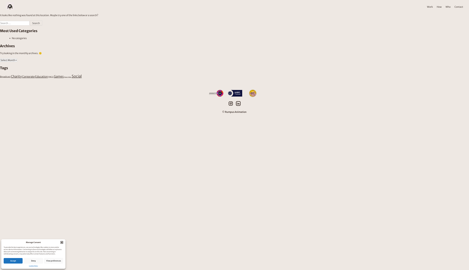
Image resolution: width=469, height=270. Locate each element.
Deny (33, 261)
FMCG (50, 77)
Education (41, 76)
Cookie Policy (33, 266)
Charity (16, 76)
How (439, 6)
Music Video (67, 77)
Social (77, 76)
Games (59, 76)
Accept (13, 261)
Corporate (28, 76)
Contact (458, 6)
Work (430, 6)
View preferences (53, 261)
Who (448, 6)
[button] (62, 242)
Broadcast (5, 76)
